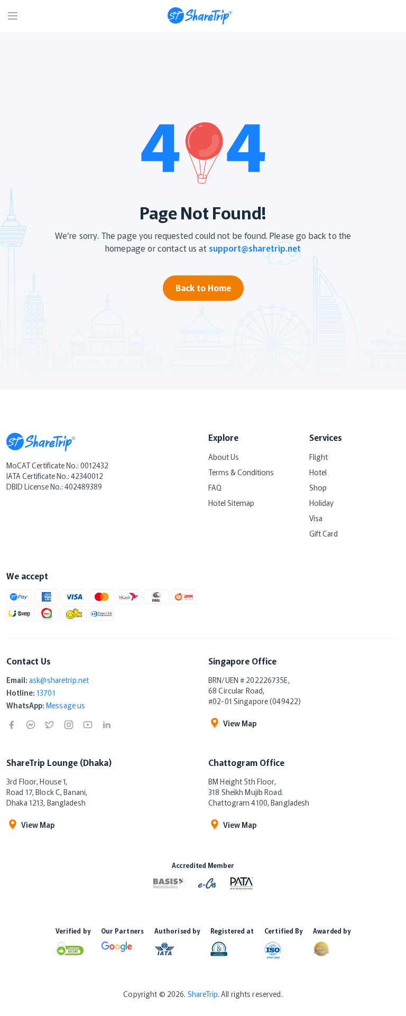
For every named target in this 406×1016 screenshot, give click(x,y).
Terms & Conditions (241, 472)
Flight (318, 456)
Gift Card (323, 533)
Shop (318, 487)
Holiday (321, 502)
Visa (315, 518)
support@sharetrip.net (255, 248)
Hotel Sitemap (231, 502)
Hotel (318, 472)
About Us (223, 456)
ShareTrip (203, 994)
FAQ (215, 487)
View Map (239, 723)
